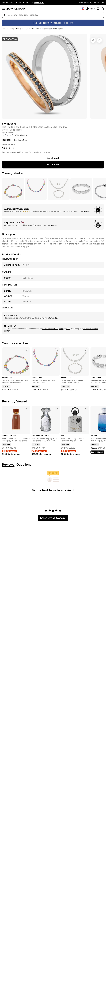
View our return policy (49, 318)
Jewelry (11, 29)
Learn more (84, 211)
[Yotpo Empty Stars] (8, 135)
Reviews (8, 464)
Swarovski (20, 29)
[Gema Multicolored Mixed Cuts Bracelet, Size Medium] (27, 350)
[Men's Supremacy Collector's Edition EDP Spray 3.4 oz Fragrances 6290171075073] (86, 408)
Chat (68, 328)
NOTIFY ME (53, 164)
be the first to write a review (53, 518)
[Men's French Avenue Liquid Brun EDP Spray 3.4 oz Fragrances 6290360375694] (27, 408)
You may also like (13, 173)
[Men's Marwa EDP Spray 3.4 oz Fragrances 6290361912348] (57, 408)
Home (4, 29)
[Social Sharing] (93, 40)
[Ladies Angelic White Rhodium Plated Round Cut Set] (86, 350)
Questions (23, 464)
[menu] (3, 8)
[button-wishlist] (98, 8)
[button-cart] (102, 8)
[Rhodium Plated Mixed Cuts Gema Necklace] (57, 350)
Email (61, 328)
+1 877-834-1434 (50, 328)
